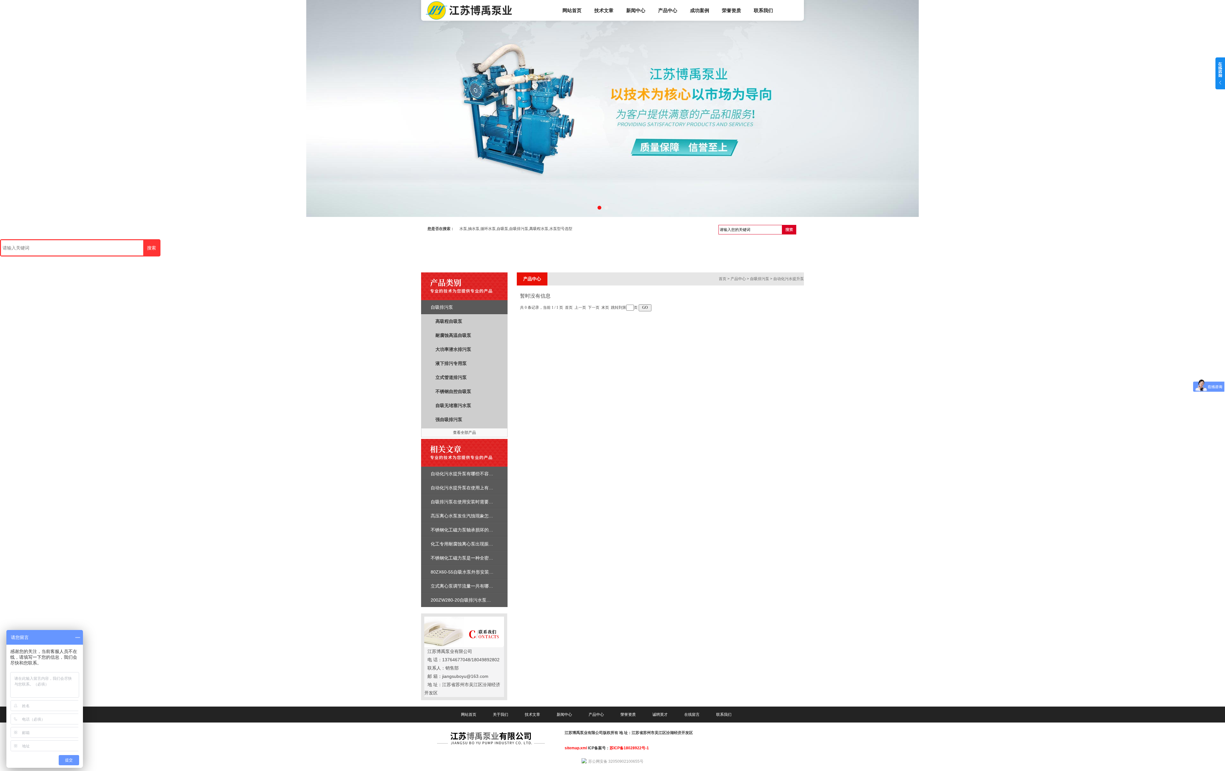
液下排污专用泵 (451, 363)
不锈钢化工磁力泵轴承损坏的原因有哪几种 (473, 529)
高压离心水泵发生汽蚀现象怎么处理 (466, 515)
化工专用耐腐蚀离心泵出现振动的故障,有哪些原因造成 (485, 543)
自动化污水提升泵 (788, 279)
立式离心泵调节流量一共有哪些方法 (466, 586)
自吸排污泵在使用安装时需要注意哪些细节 (473, 501)
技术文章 (603, 10)
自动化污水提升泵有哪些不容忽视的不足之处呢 (477, 473)
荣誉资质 (731, 10)
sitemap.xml (576, 748)
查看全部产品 (464, 432)
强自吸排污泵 (448, 419)
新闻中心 (635, 10)
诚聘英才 (660, 714)
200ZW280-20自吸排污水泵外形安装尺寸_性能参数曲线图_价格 (495, 600)
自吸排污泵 (442, 307)
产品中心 (667, 10)
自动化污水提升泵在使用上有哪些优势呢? (472, 487)
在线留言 (692, 714)
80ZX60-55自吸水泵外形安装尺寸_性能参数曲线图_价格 (487, 572)
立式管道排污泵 (451, 377)
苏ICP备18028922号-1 (629, 748)
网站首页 (572, 10)
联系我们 (763, 10)
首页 (722, 279)
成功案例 (699, 10)
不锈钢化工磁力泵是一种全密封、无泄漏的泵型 (477, 557)
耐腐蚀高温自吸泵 (453, 335)
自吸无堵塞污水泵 (453, 405)
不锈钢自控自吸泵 (453, 391)
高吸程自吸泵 (448, 321)
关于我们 (500, 714)
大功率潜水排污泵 (453, 349)
